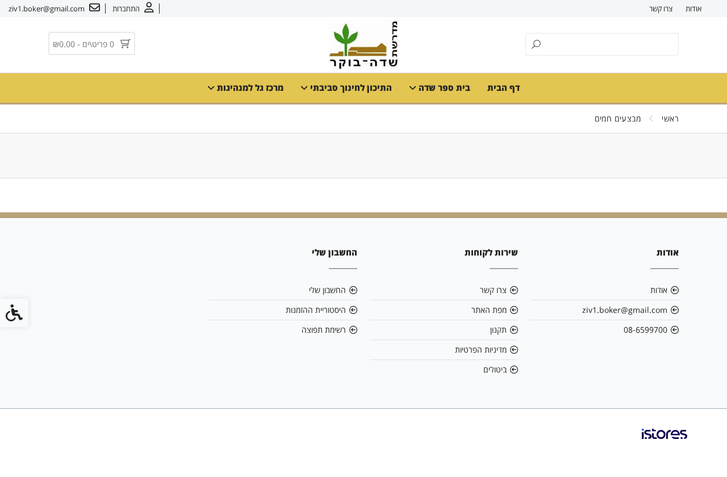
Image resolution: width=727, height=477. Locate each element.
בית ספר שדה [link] (443, 87)
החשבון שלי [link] (327, 289)
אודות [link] (693, 8)
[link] (133, 8)
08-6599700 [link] (645, 329)
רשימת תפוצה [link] (324, 329)
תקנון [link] (498, 329)
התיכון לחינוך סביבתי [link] (350, 87)
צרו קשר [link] (660, 8)
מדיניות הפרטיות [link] (481, 349)
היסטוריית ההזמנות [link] (316, 309)
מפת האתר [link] (489, 309)
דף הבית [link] (503, 87)
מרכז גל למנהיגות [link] (249, 87)
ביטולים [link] (495, 369)
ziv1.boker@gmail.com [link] (624, 309)
